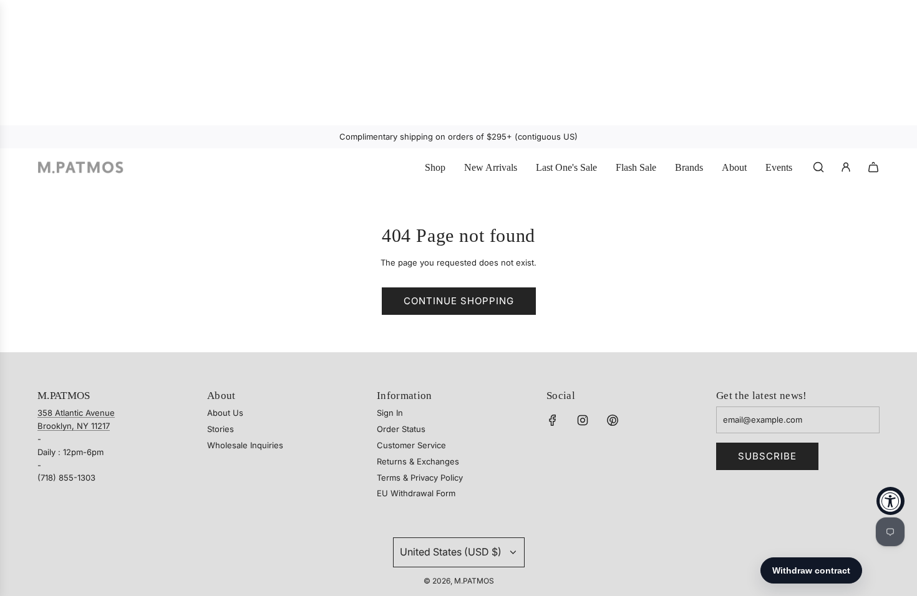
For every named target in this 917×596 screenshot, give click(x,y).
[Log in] (846, 167)
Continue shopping (459, 301)
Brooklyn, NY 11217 (73, 426)
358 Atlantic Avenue (76, 413)
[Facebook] (552, 420)
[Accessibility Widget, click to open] (890, 501)
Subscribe (767, 456)
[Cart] (873, 167)
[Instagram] (582, 420)
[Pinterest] (612, 420)
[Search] (818, 167)
